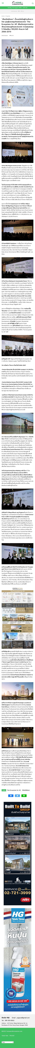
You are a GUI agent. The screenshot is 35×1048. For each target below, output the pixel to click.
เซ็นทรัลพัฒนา (26, 790)
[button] (17, 11)
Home (3, 16)
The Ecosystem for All (14, 790)
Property (8, 16)
